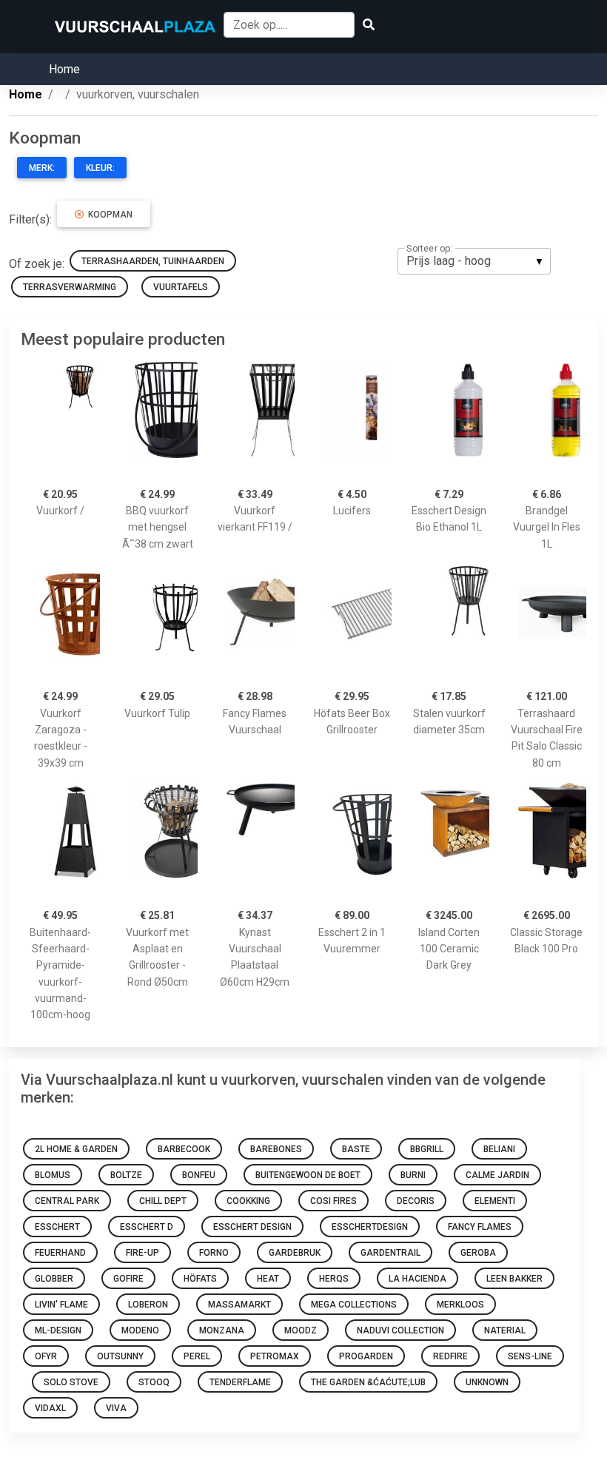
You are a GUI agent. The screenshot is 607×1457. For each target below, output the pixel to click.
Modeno (140, 1330)
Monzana (221, 1330)
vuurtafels (180, 287)
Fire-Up (142, 1253)
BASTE (356, 1149)
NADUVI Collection (400, 1330)
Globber (54, 1278)
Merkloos (460, 1304)
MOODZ (300, 1330)
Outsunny (120, 1356)
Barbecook (184, 1149)
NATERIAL (505, 1330)
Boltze (126, 1175)
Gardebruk (295, 1253)
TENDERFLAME (240, 1382)
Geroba (478, 1253)
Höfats (200, 1278)
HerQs (334, 1278)
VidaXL (50, 1408)
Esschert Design (252, 1227)
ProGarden (366, 1356)
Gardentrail (390, 1253)
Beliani (499, 1149)
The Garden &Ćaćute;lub (368, 1382)
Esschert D (146, 1227)
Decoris (416, 1201)
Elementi (494, 1201)
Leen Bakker (514, 1278)
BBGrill (426, 1149)
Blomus (52, 1175)
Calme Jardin (497, 1175)
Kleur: (100, 168)
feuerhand (60, 1253)
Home (64, 69)
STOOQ (154, 1382)
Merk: (42, 168)
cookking (248, 1201)
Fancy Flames (480, 1227)
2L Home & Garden (76, 1149)
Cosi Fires (333, 1201)
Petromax (274, 1356)
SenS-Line (530, 1356)
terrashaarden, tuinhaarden (152, 261)
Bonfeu (198, 1175)
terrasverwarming (69, 287)
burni (413, 1175)
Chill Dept (163, 1201)
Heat (268, 1278)
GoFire (128, 1278)
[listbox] (474, 261)
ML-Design (58, 1330)
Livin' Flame (61, 1304)
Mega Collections (354, 1304)
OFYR (46, 1356)
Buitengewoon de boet (307, 1175)
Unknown (487, 1382)
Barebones (276, 1149)
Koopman (108, 214)
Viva (116, 1408)
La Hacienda (417, 1278)
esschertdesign (370, 1227)
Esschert (57, 1227)
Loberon (148, 1304)
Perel (197, 1356)
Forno (214, 1253)
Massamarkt (239, 1304)
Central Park (67, 1201)
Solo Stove (71, 1382)
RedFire (450, 1356)
